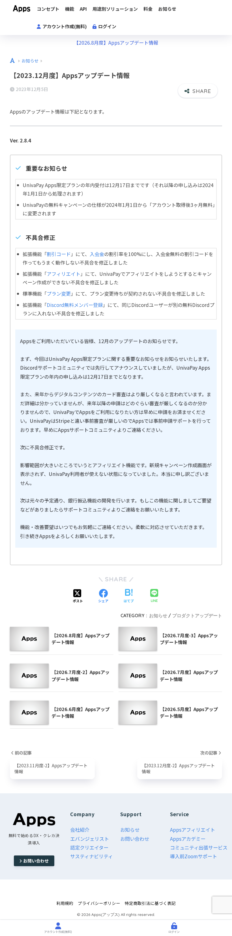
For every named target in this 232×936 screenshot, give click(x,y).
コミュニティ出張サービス (198, 847)
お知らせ (167, 8)
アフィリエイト (63, 273)
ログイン (106, 26)
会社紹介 (79, 829)
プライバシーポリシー (99, 903)
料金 (147, 8)
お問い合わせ (36, 861)
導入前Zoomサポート (193, 856)
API (83, 8)
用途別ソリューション (115, 8)
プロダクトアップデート (197, 615)
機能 (69, 8)
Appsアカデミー (187, 838)
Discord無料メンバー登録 (75, 304)
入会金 (97, 253)
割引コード (59, 253)
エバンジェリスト (89, 838)
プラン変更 (59, 293)
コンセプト (48, 8)
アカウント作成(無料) (64, 26)
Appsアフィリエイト (192, 829)
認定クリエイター (89, 847)
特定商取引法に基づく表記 (150, 903)
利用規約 (64, 903)
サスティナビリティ (91, 856)
